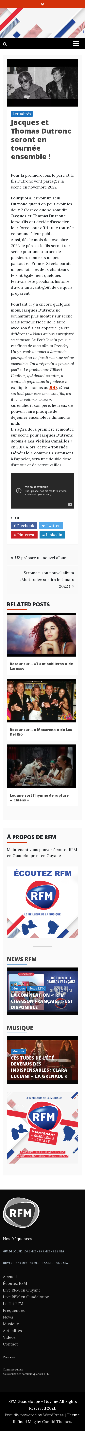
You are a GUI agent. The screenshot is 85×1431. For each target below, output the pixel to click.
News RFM (22, 959)
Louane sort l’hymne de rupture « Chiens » (39, 797)
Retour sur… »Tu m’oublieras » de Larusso (41, 666)
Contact (10, 1344)
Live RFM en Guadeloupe (26, 1296)
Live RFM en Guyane (22, 1290)
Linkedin (53, 534)
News (8, 1317)
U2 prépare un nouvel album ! (42, 557)
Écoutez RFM (15, 1283)
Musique (18, 988)
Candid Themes (56, 1421)
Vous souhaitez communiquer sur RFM (26, 1374)
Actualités (21, 113)
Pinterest (25, 534)
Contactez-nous (13, 1369)
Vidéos (9, 1337)
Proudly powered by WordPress (35, 1414)
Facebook (25, 525)
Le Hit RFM (13, 1303)
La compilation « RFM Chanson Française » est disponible (42, 1001)
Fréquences (14, 1310)
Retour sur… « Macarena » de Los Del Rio (41, 732)
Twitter (52, 525)
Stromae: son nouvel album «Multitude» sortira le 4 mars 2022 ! (46, 579)
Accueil (10, 1276)
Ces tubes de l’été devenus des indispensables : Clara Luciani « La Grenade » (39, 1067)
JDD (53, 387)
